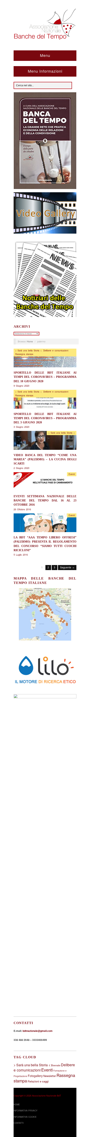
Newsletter (49, 1076)
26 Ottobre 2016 (22, 509)
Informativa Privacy (25, 1110)
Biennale (55, 1065)
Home (30, 341)
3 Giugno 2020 (21, 426)
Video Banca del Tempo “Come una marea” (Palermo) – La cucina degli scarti (45, 459)
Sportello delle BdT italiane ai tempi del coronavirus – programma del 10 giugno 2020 (45, 377)
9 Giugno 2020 (21, 385)
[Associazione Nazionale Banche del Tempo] (45, 23)
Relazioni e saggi (38, 1081)
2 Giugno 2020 (21, 468)
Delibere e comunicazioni (55, 350)
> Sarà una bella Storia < (28, 350)
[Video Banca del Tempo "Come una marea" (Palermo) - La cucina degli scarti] (45, 441)
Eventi (72, 474)
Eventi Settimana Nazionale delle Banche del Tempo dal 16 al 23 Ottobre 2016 (45, 500)
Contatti (19, 1122)
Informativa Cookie (25, 1116)
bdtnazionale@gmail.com (38, 1031)
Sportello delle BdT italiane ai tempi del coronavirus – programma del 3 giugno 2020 (45, 418)
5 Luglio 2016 (21, 554)
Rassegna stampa (24, 354)
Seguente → (67, 567)
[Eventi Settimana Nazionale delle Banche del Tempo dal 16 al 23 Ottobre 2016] (45, 482)
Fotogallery (35, 1076)
